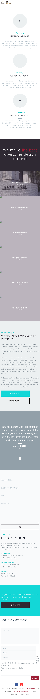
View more (20, 183)
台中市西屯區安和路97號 (20, 691)
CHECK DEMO (15, 393)
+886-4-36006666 (30, 688)
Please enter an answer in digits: (12, 668)
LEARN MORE (15, 605)
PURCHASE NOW (15, 401)
